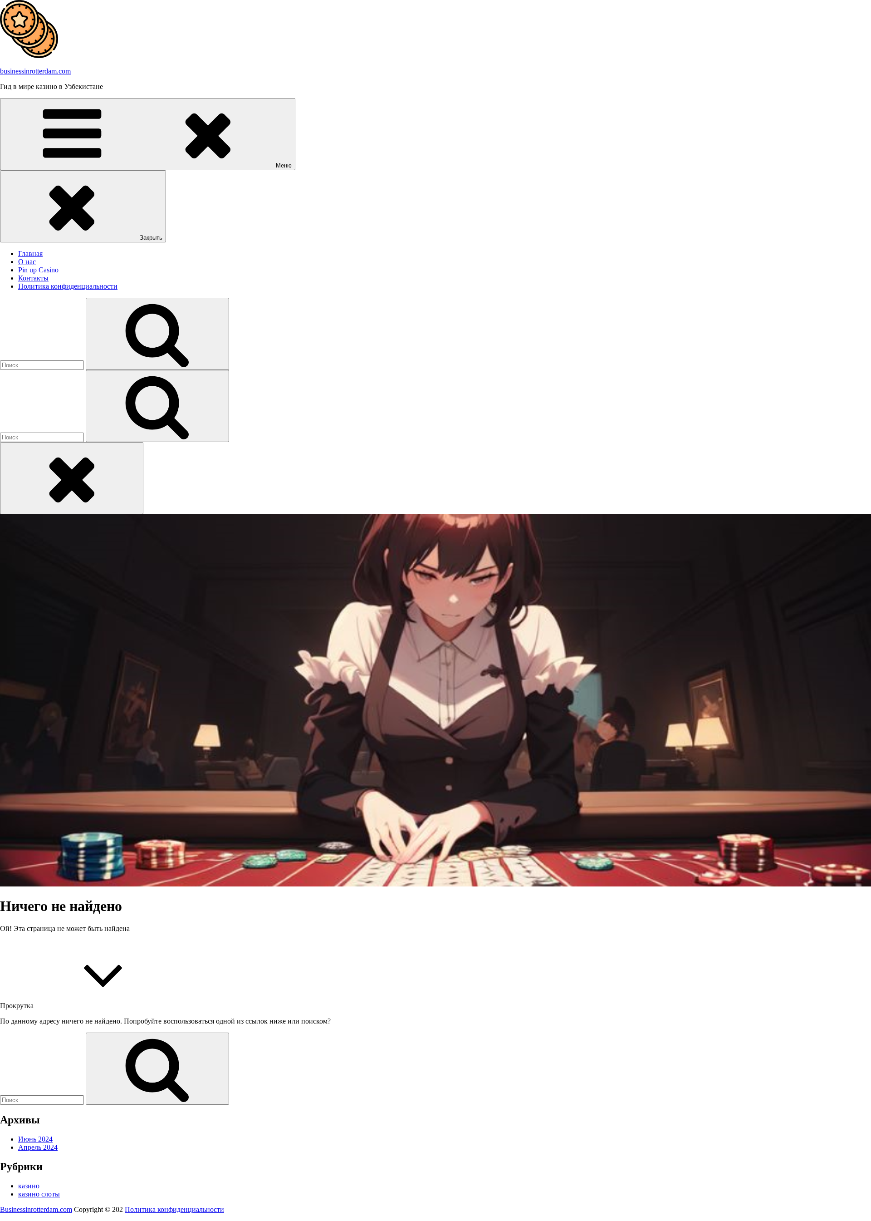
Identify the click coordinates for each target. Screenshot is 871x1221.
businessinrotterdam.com (35, 71)
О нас (27, 262)
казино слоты (39, 1194)
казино (28, 1186)
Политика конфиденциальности (67, 286)
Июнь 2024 (35, 1139)
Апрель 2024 (38, 1147)
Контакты (33, 278)
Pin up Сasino (38, 270)
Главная (30, 253)
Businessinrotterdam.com (36, 1209)
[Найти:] (43, 365)
